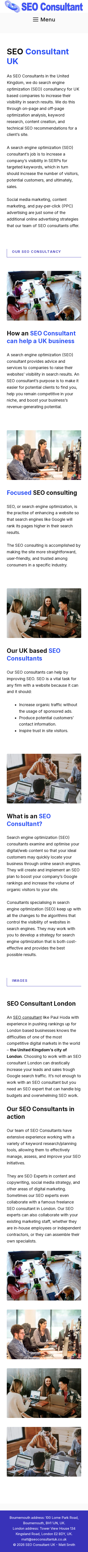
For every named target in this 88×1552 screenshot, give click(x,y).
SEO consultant (27, 1017)
